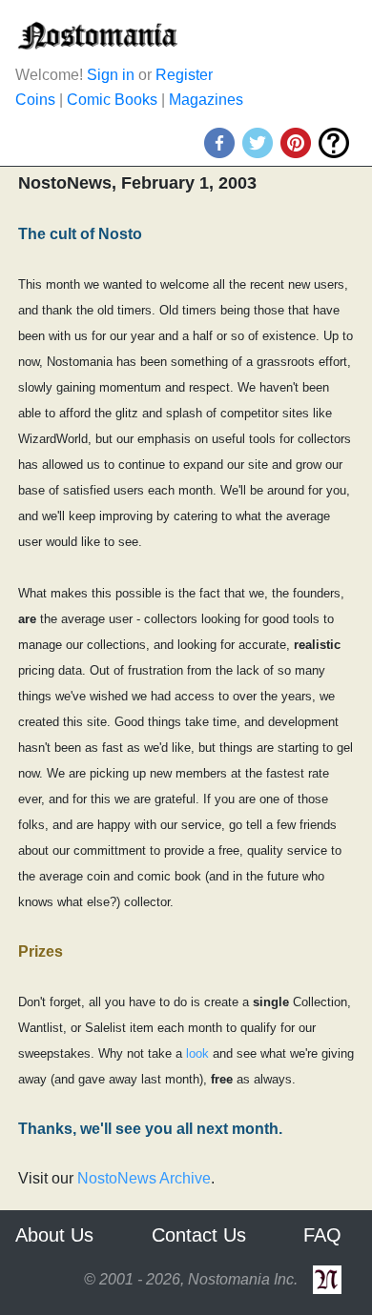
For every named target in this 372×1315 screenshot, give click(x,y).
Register (184, 75)
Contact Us (199, 1234)
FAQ (322, 1234)
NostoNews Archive (144, 1178)
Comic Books (112, 99)
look (197, 1053)
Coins (35, 99)
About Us (54, 1234)
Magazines (206, 99)
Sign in (110, 75)
